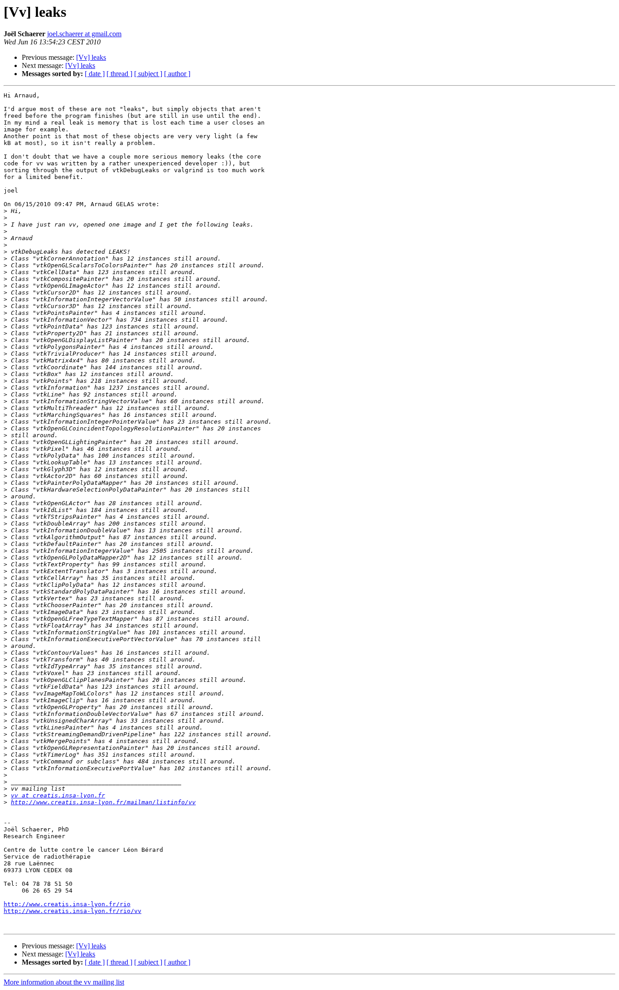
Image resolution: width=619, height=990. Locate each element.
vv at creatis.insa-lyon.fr (58, 795)
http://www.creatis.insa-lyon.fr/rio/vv (72, 911)
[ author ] (177, 73)
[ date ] (95, 73)
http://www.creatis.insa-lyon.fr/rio (67, 904)
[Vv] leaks (91, 57)
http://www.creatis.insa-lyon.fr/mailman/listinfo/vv (103, 802)
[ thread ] (119, 73)
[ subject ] (148, 73)
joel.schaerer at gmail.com (84, 34)
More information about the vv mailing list (64, 982)
